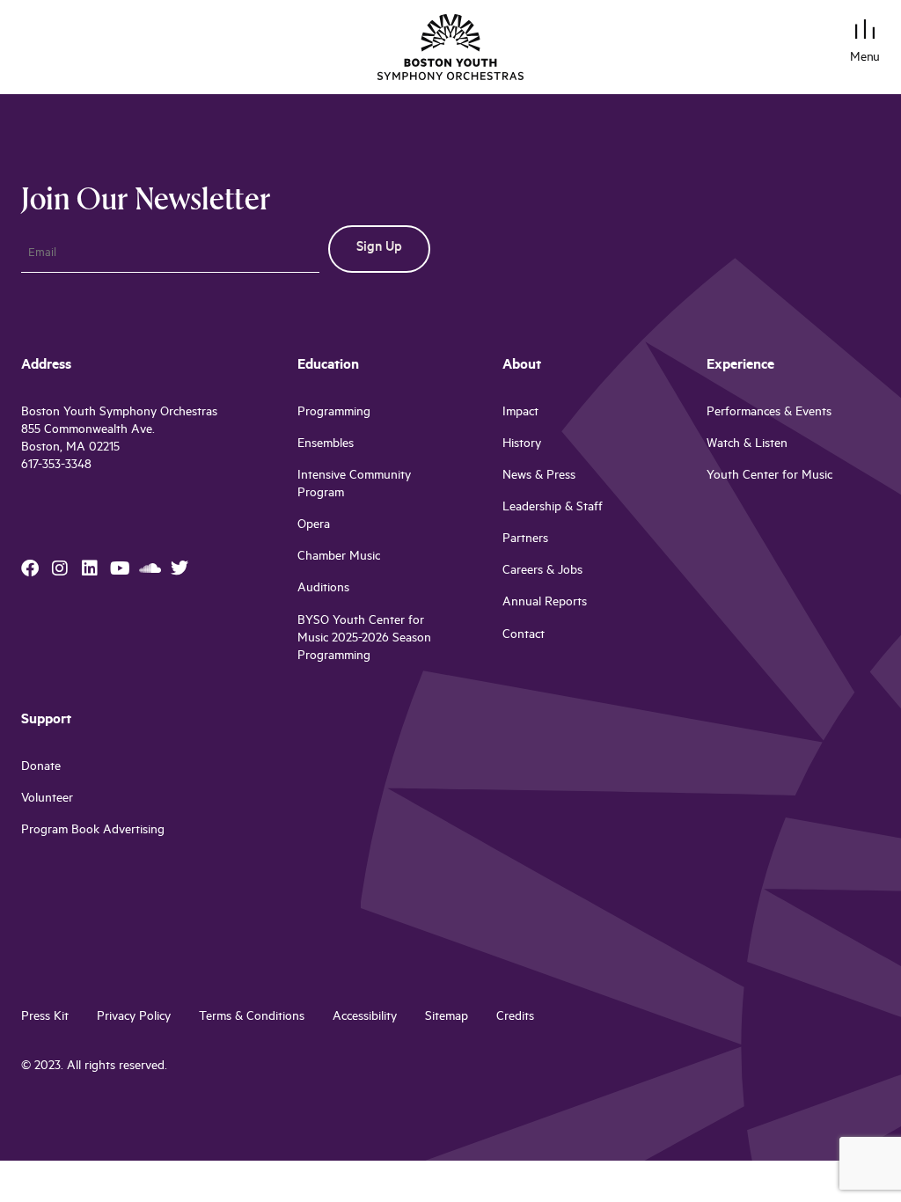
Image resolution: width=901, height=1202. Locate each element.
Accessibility (365, 1017)
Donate (41, 767)
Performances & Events (769, 413)
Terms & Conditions (251, 1017)
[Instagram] (60, 568)
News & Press (538, 476)
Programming (333, 413)
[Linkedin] (90, 568)
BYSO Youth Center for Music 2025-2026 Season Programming (364, 639)
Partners (525, 539)
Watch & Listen (747, 444)
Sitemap (446, 1017)
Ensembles (325, 444)
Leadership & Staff (552, 508)
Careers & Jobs (542, 571)
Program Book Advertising (93, 831)
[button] (865, 32)
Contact (523, 635)
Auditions (323, 589)
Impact (520, 413)
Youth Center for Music (769, 476)
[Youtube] (119, 568)
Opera (313, 525)
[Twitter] (179, 568)
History (521, 444)
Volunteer (47, 799)
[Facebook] (30, 568)
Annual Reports (544, 603)
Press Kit (45, 1017)
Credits (515, 1017)
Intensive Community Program (354, 485)
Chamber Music (338, 557)
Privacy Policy (134, 1017)
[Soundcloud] (149, 568)
